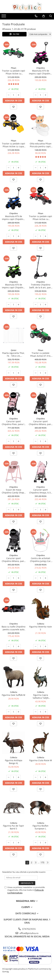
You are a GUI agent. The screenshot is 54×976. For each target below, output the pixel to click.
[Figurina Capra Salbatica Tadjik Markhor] (40, 677)
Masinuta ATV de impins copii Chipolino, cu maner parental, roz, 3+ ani (40, 72)
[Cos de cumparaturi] (43, 16)
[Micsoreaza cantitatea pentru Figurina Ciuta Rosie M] (35, 777)
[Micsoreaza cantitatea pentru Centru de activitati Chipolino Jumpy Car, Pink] (35, 578)
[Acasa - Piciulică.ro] (27, 6)
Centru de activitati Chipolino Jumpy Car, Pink (40, 560)
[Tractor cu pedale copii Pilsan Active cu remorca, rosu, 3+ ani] (40, 198)
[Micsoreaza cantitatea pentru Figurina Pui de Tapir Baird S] (8, 842)
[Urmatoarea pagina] (48, 862)
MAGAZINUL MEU (26, 900)
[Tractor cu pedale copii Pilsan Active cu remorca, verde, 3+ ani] (14, 53)
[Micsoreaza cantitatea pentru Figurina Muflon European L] (35, 842)
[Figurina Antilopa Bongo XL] (14, 743)
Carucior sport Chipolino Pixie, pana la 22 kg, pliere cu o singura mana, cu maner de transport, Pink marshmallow (13, 423)
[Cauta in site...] (50, 16)
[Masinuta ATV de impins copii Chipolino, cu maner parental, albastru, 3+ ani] (14, 198)
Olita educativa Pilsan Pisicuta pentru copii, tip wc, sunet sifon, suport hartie (40, 145)
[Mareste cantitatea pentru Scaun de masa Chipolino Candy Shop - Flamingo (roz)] (18, 509)
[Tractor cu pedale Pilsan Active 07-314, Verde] (40, 335)
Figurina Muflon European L (40, 827)
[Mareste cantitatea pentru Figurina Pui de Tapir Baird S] (18, 842)
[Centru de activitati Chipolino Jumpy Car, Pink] (40, 540)
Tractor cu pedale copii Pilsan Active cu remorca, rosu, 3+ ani (40, 218)
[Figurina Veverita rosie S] (40, 609)
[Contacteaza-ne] (36, 16)
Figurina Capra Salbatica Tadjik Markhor (40, 696)
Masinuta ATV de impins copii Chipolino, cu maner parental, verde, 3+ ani (13, 286)
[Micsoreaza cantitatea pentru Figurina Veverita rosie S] (35, 646)
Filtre (15, 34)
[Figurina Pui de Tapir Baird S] (14, 808)
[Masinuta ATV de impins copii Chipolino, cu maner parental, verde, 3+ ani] (14, 267)
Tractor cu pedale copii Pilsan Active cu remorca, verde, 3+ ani (13, 72)
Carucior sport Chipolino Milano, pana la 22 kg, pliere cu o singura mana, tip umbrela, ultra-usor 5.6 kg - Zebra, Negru (40, 423)
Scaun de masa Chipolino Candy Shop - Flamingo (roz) (13, 491)
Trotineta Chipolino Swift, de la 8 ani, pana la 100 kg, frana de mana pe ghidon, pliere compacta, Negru (40, 286)
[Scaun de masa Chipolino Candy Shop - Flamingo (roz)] (14, 472)
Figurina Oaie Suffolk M (13, 695)
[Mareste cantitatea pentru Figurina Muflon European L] (45, 842)
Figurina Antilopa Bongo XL (13, 762)
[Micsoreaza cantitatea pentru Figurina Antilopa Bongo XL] (8, 777)
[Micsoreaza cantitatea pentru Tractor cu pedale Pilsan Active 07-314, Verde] (35, 373)
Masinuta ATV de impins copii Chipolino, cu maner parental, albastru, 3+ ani (13, 218)
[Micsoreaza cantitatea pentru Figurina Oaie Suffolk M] (8, 711)
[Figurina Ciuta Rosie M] (40, 743)
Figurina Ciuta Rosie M (40, 760)
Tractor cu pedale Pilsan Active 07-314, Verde (40, 354)
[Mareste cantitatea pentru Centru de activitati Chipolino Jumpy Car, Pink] (45, 578)
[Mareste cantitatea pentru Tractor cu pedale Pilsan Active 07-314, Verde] (45, 373)
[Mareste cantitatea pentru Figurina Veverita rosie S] (45, 646)
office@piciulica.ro (28, 933)
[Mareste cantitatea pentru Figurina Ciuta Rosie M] (45, 777)
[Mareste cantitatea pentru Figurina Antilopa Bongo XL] (18, 777)
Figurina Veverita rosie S (40, 628)
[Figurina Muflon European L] (40, 808)
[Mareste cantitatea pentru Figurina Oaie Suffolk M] (18, 711)
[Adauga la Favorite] (13, 106)
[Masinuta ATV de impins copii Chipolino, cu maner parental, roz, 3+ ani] (40, 53)
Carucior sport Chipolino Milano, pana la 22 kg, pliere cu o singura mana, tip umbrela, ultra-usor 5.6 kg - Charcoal (13, 560)
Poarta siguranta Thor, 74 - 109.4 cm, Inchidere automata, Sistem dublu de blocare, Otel (13, 354)
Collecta (40, 623)
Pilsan (13, 68)
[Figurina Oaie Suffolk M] (14, 677)
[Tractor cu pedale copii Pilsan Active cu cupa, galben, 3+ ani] (14, 126)
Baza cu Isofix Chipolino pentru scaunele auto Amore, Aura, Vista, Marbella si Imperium (13, 628)
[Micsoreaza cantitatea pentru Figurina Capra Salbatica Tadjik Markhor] (35, 711)
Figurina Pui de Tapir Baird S (13, 827)
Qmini (13, 350)
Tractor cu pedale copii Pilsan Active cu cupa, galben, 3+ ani (13, 145)
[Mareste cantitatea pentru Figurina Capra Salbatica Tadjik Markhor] (45, 711)
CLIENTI (25, 907)
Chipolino (40, 68)
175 (42, 862)
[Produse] (4, 17)
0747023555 (29, 928)
